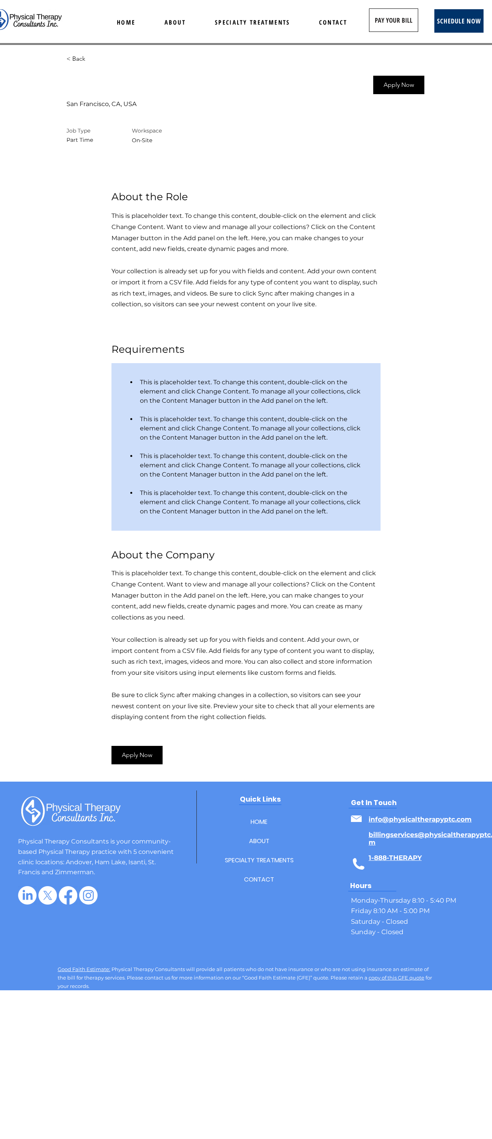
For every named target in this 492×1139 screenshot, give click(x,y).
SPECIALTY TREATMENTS (259, 860)
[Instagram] (88, 895)
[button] (398, 85)
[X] (47, 895)
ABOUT (259, 841)
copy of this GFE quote (396, 978)
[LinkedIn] (27, 895)
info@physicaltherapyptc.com (420, 819)
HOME (259, 821)
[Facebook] (68, 895)
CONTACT (259, 879)
